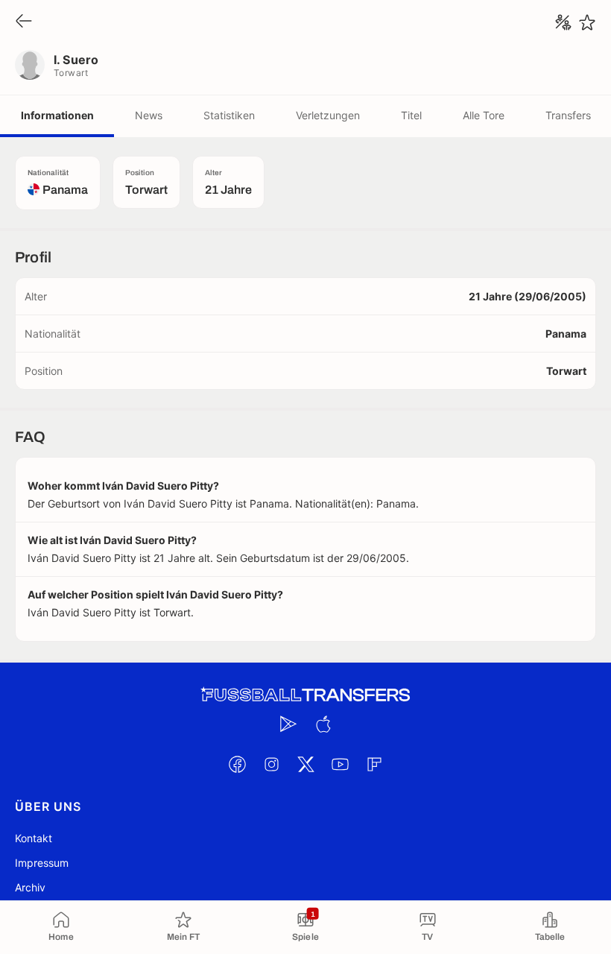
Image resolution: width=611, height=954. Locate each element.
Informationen (57, 115)
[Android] (288, 724)
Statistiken (229, 115)
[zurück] (24, 22)
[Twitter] (305, 764)
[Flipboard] (374, 764)
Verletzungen (328, 115)
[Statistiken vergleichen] (563, 22)
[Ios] (322, 724)
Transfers (568, 115)
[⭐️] (587, 22)
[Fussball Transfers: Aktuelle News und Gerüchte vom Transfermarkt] (305, 695)
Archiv (30, 887)
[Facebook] (237, 764)
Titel (411, 115)
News (148, 115)
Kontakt (33, 838)
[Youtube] (340, 764)
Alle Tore (483, 115)
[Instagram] (271, 764)
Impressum (42, 862)
